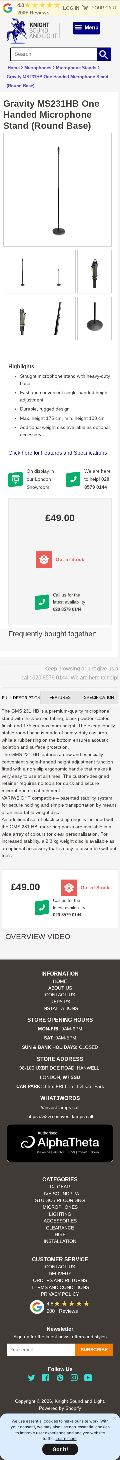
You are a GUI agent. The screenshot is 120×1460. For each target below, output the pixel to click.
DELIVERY (60, 1273)
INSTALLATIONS (60, 1008)
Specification (99, 698)
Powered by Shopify (60, 1408)
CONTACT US (60, 994)
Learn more (66, 1438)
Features (60, 698)
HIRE (60, 1234)
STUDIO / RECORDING (60, 1200)
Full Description (21, 698)
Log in (71, 8)
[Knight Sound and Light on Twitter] (31, 1379)
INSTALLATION (60, 1241)
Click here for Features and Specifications (57, 453)
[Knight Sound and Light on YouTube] (88, 1379)
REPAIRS (60, 1001)
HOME (60, 981)
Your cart (103, 8)
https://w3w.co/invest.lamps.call (60, 1116)
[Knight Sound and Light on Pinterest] (60, 1379)
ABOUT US (60, 988)
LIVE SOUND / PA (60, 1193)
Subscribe (94, 1349)
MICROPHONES (60, 1207)
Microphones (37, 67)
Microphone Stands (76, 67)
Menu (91, 27)
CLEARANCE (60, 1227)
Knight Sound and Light (79, 1401)
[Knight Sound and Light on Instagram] (74, 1379)
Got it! (60, 1449)
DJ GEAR (60, 1186)
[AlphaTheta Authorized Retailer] (60, 1160)
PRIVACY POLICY (60, 1294)
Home (14, 67)
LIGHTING (60, 1214)
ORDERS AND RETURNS (60, 1280)
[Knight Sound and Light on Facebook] (46, 1379)
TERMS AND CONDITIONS (60, 1287)
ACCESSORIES (60, 1220)
